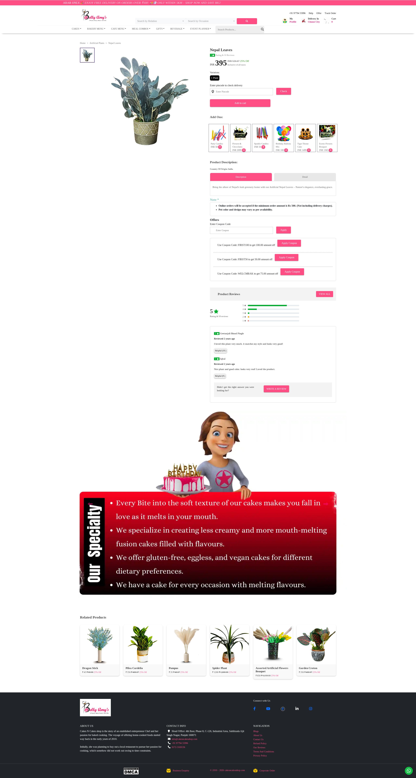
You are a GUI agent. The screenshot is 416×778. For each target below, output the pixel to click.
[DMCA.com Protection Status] (133, 772)
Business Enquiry (181, 770)
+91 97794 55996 (297, 13)
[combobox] (160, 21)
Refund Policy (259, 743)
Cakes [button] (75, 29)
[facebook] (254, 709)
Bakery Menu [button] (95, 29)
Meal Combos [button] (140, 29)
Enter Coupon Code (220, 224)
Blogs (256, 731)
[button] (288, 20)
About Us (257, 735)
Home (82, 43)
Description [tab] (241, 177)
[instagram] (310, 709)
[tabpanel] (273, 187)
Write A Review (276, 389)
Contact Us (258, 739)
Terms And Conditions (263, 751)
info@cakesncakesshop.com (184, 739)
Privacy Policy (260, 755)
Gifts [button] (159, 29)
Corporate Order (267, 770)
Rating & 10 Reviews (222, 55)
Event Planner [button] (199, 29)
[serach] (247, 21)
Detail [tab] (305, 177)
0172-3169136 (178, 747)
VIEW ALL (324, 294)
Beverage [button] (176, 29)
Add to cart (240, 103)
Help (311, 13)
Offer (318, 13)
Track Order (330, 13)
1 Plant (214, 78)
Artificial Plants (97, 43)
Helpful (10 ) (220, 350)
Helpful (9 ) (220, 376)
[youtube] (268, 709)
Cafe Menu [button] (117, 29)
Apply (283, 230)
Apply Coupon (289, 243)
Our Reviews (259, 747)
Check (283, 91)
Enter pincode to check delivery (226, 85)
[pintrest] (283, 709)
